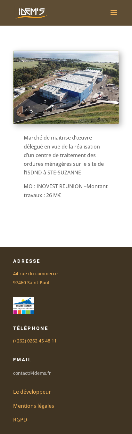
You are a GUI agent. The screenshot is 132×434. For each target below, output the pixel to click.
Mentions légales (33, 405)
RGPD (20, 419)
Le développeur (32, 391)
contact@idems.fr (32, 373)
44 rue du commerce (35, 273)
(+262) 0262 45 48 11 (35, 341)
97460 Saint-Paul (31, 282)
